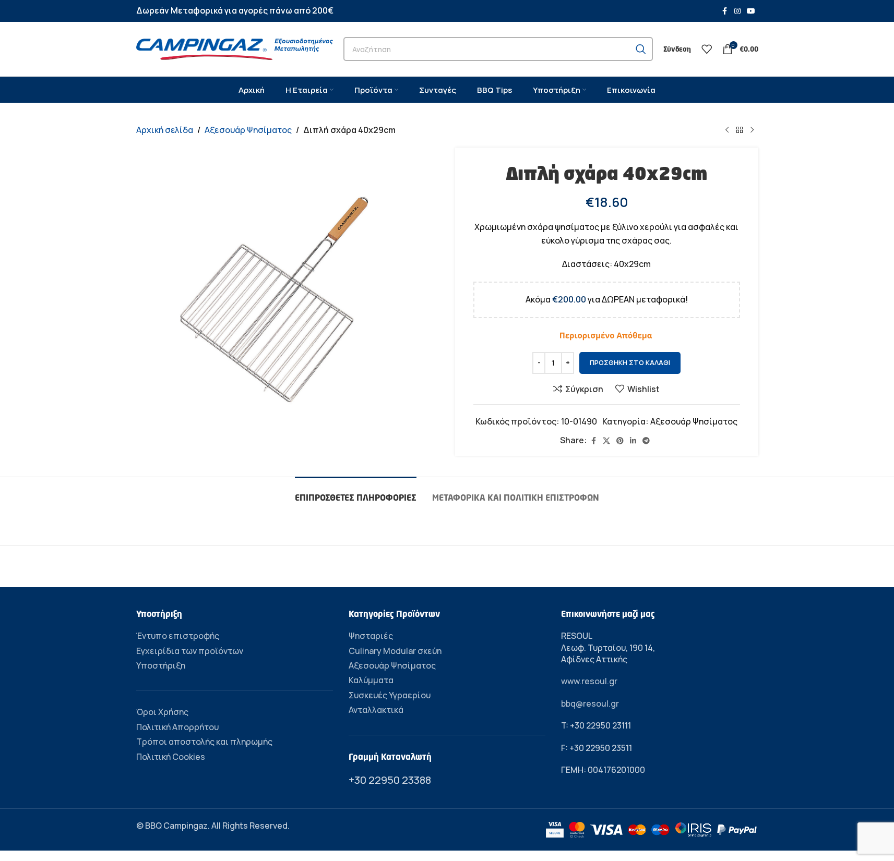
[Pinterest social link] (620, 441)
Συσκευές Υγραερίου (390, 695)
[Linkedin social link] (633, 441)
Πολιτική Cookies (170, 756)
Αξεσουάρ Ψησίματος (248, 130)
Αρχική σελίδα (164, 130)
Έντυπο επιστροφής (177, 635)
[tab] (355, 492)
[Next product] (752, 130)
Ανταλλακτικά (376, 710)
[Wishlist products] (706, 49)
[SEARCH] (641, 49)
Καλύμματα (371, 680)
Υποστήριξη (160, 665)
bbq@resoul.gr (590, 703)
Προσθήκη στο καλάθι (630, 362)
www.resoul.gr (589, 681)
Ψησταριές (371, 635)
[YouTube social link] (751, 11)
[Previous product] (727, 130)
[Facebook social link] (725, 11)
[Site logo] (234, 48)
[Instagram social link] (737, 11)
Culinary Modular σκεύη (395, 651)
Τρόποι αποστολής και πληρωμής (204, 741)
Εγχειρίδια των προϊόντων (189, 651)
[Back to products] (739, 130)
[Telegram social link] (646, 441)
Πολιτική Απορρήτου (177, 727)
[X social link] (606, 441)
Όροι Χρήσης (162, 712)
